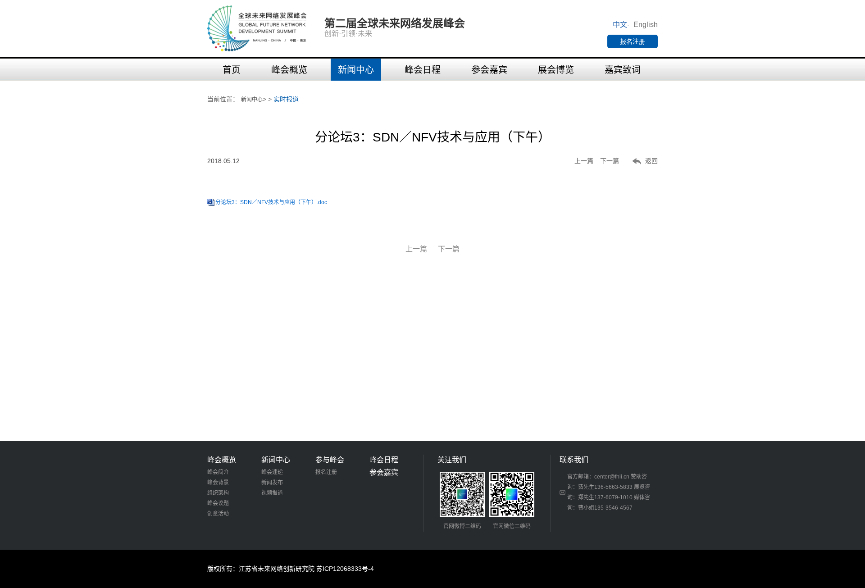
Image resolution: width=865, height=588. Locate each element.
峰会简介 (218, 472)
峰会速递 (272, 472)
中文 (620, 24)
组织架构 (218, 493)
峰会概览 (289, 70)
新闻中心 (356, 70)
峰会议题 (218, 503)
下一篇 (609, 160)
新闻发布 (272, 482)
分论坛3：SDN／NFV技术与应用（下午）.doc (271, 202)
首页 (232, 70)
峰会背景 (218, 482)
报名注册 (632, 41)
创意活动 (218, 514)
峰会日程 (423, 70)
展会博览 (556, 70)
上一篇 (583, 160)
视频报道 (272, 493)
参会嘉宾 (489, 70)
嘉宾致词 (623, 70)
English (645, 24)
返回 (651, 160)
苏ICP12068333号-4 (345, 568)
